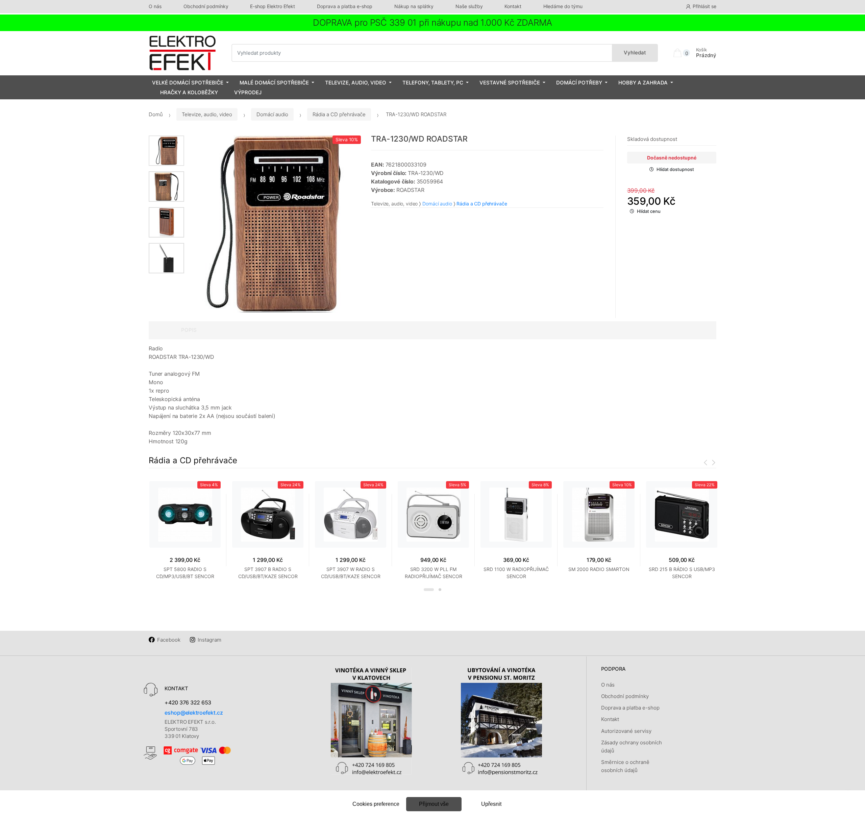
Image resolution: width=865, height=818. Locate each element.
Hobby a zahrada (643, 82)
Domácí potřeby (579, 82)
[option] (272, 224)
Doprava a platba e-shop (344, 6)
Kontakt (512, 6)
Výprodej (248, 92)
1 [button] (429, 589)
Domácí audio (272, 114)
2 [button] (440, 589)
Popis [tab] (189, 330)
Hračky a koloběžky (189, 92)
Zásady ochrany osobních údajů (631, 746)
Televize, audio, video (355, 82)
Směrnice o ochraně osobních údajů (625, 766)
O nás (155, 6)
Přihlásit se (704, 6)
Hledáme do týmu (563, 6)
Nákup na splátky (414, 6)
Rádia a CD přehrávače (339, 114)
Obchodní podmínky (205, 6)
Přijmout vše (434, 804)
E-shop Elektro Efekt (272, 6)
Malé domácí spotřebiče (274, 82)
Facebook (168, 640)
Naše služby (469, 6)
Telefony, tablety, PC (432, 82)
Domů (156, 114)
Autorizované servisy (626, 731)
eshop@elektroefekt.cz (194, 712)
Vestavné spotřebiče (509, 82)
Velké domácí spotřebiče (187, 82)
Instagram (209, 640)
